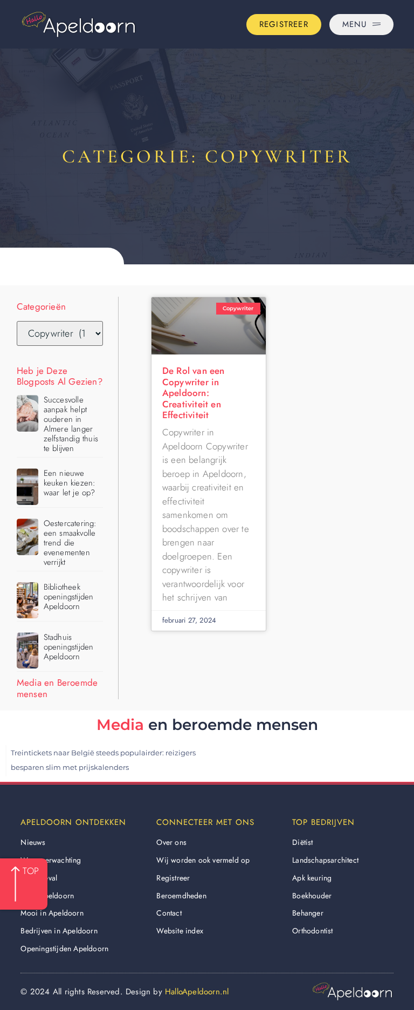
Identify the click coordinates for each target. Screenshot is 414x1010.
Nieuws (32, 842)
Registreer (173, 877)
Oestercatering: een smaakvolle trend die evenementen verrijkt (70, 542)
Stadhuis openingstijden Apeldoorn (69, 647)
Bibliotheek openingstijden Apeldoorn (69, 596)
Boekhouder (312, 895)
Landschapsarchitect (325, 860)
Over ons (171, 842)
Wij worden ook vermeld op (203, 860)
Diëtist (302, 842)
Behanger (307, 912)
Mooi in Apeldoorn (51, 912)
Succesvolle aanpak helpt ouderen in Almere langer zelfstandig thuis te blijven (71, 424)
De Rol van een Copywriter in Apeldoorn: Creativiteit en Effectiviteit (193, 392)
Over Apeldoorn (47, 895)
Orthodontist (312, 930)
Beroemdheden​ (181, 895)
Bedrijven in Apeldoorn (58, 930)
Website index (179, 930)
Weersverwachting (50, 860)
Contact (168, 912)
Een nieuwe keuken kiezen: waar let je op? (70, 483)
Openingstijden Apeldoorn (64, 948)
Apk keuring (312, 877)
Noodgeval (38, 877)
